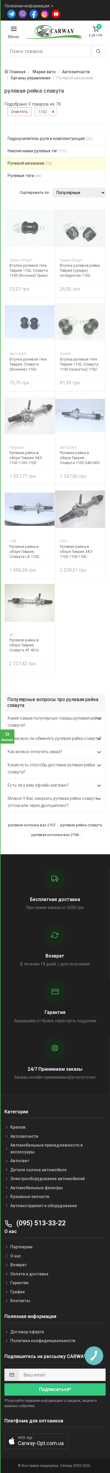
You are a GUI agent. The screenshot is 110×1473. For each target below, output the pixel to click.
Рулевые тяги (25, 175)
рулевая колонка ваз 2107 (31, 825)
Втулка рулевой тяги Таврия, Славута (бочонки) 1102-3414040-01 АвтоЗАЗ (28, 364)
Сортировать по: (35, 192)
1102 (42, 111)
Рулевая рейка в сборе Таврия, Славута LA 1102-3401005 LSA (24, 551)
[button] (36, 1441)
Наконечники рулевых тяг (37, 151)
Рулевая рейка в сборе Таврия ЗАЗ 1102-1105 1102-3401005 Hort (76, 551)
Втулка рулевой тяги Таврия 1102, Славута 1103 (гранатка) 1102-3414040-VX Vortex (79, 364)
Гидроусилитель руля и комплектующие (50, 138)
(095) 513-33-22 (40, 1223)
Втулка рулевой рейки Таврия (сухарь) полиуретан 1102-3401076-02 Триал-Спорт (80, 270)
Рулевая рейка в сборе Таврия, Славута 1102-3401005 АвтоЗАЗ (79, 458)
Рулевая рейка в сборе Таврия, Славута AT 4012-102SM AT (24, 645)
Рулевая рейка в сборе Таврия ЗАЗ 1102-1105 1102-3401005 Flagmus (25, 458)
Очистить (19, 111)
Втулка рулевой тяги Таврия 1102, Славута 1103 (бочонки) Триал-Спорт (29, 270)
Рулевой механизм (30, 163)
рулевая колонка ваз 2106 (55, 835)
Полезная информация (27, 6)
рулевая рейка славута (81, 825)
